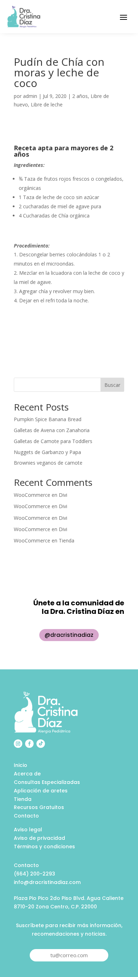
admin (30, 96)
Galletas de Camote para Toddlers (53, 441)
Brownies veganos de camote (48, 462)
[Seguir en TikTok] (40, 743)
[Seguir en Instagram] (18, 743)
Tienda (66, 540)
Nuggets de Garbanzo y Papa (47, 452)
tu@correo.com (69, 955)
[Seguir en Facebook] (29, 743)
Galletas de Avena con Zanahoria (52, 430)
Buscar (112, 385)
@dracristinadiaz (69, 635)
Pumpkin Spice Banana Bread (47, 419)
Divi (63, 495)
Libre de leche (47, 104)
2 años (80, 96)
